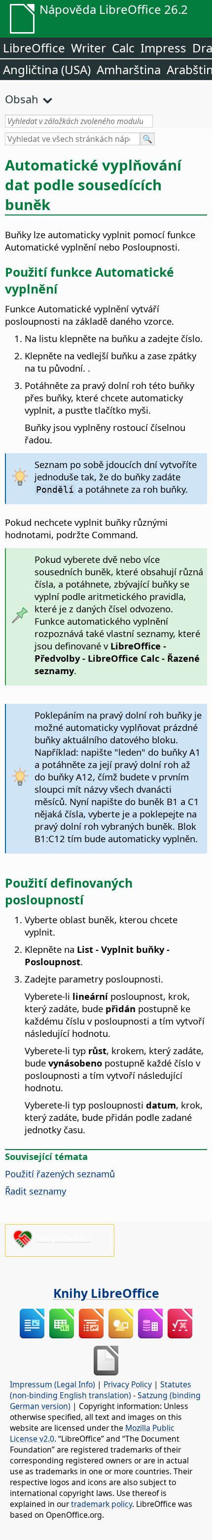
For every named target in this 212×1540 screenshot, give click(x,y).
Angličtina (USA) (47, 69)
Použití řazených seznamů (60, 1173)
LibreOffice (34, 48)
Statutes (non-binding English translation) (100, 1390)
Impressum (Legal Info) (52, 1384)
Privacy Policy (128, 1384)
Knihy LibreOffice (106, 1292)
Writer (88, 48)
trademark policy (101, 1503)
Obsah (21, 98)
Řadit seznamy (35, 1191)
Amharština (129, 69)
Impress (163, 48)
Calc (123, 48)
